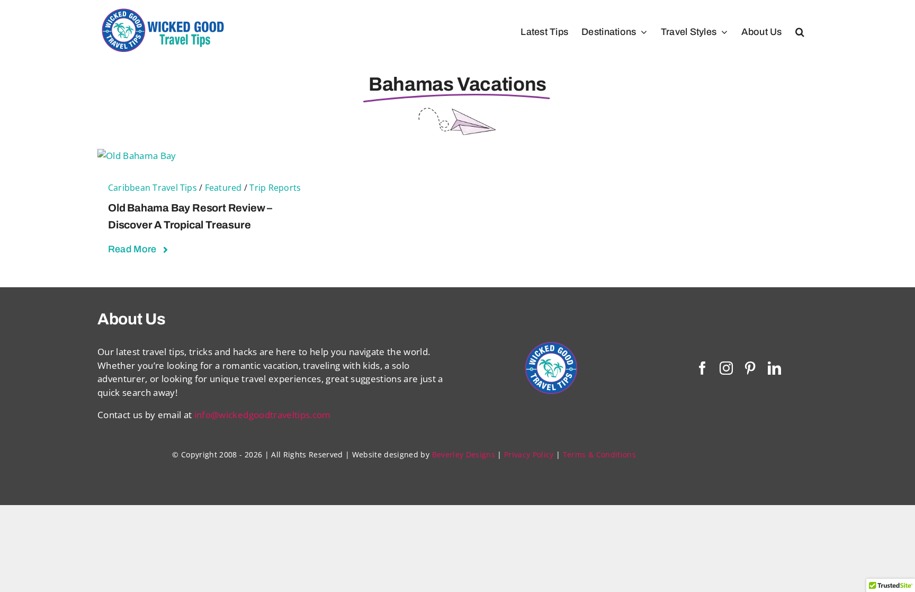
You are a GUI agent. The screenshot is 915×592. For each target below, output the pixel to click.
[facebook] (702, 368)
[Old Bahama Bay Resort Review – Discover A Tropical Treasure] (136, 155)
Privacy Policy (529, 454)
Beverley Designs (463, 454)
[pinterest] (750, 368)
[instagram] (726, 368)
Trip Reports (275, 187)
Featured (223, 187)
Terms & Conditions (599, 454)
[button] (799, 32)
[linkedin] (774, 368)
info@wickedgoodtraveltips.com (262, 415)
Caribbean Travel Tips (152, 187)
